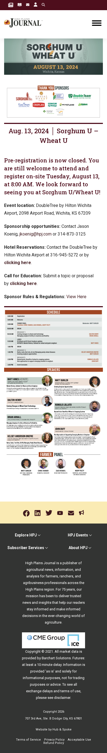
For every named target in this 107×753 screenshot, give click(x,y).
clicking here (17, 262)
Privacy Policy (54, 739)
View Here (76, 296)
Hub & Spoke (62, 729)
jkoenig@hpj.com (35, 234)
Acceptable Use (79, 739)
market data (69, 651)
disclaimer (62, 698)
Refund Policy (53, 743)
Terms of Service (28, 739)
